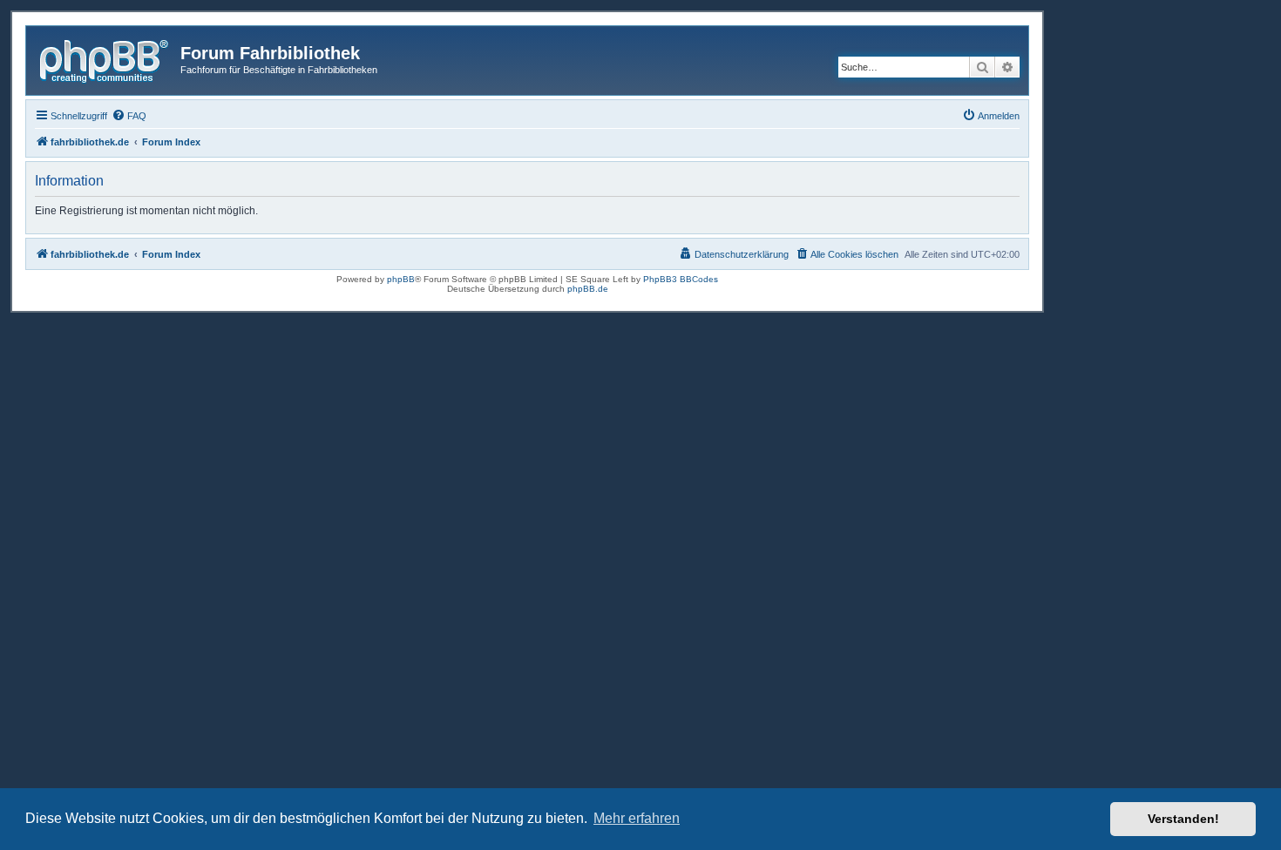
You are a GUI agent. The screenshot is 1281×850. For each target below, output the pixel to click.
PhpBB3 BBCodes (680, 279)
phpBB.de (587, 288)
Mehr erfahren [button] (636, 818)
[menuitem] (129, 115)
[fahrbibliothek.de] (105, 58)
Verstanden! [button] (1183, 819)
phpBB (401, 279)
